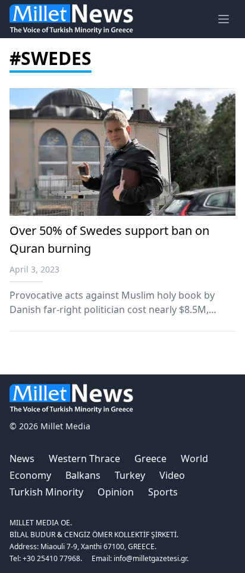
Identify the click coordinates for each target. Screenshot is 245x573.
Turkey (130, 475)
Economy (30, 475)
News (22, 458)
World (194, 458)
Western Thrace (84, 458)
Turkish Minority (46, 491)
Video (172, 475)
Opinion (116, 491)
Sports (163, 491)
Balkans (82, 475)
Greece (150, 458)
